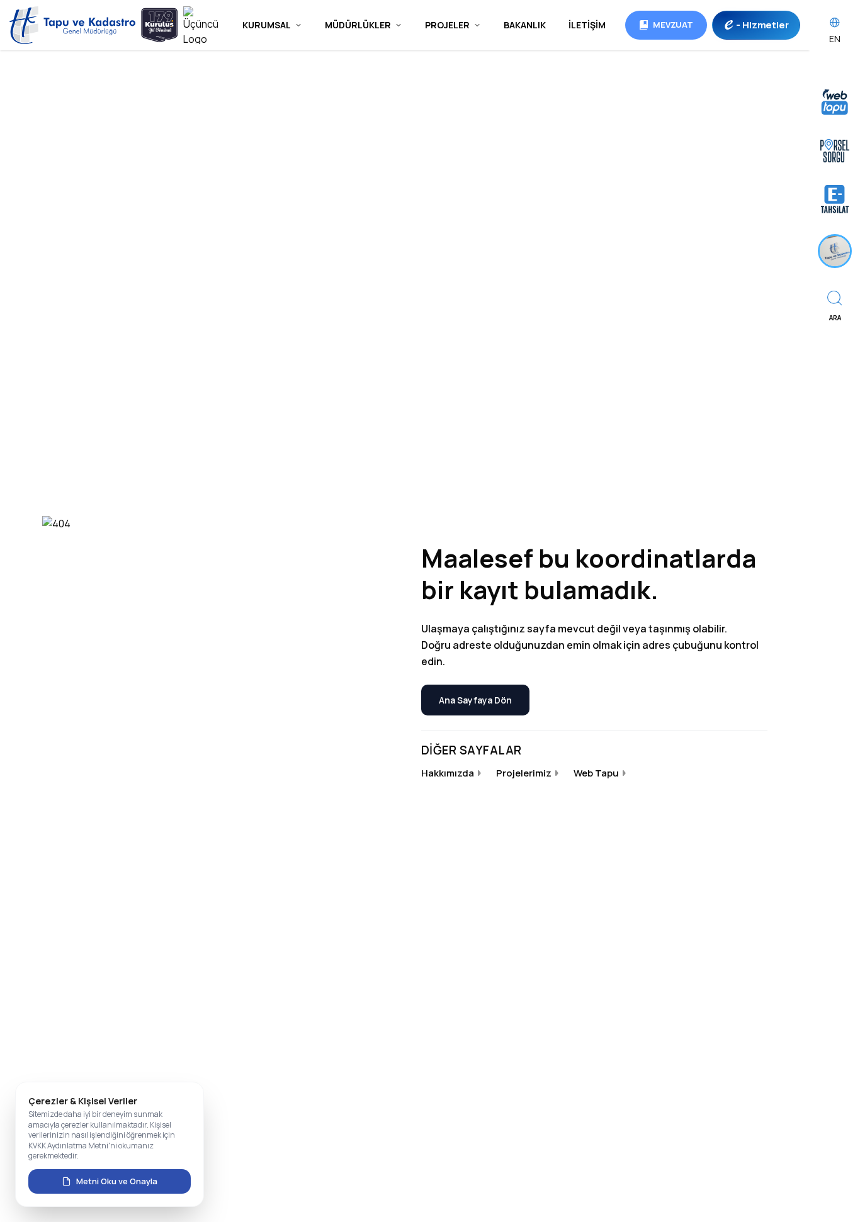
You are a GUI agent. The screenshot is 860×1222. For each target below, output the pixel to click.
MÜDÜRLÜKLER (358, 25)
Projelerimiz (524, 773)
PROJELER (447, 25)
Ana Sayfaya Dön (475, 700)
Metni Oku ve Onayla (116, 1181)
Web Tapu (596, 773)
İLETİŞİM (587, 25)
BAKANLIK (525, 25)
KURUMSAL (266, 25)
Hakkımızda (447, 773)
